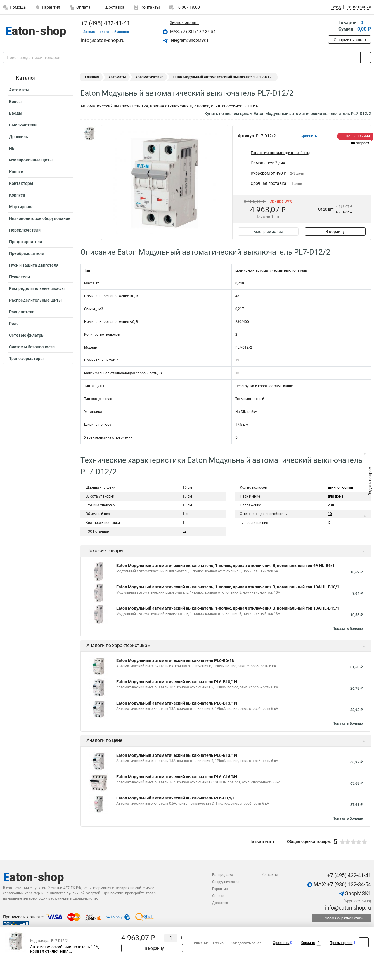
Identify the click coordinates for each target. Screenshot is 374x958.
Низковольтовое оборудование (39, 218)
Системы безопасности (32, 347)
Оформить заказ (350, 39)
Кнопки (16, 171)
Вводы (15, 113)
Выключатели (23, 125)
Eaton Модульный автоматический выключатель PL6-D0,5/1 (175, 798)
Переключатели (25, 230)
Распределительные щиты (35, 300)
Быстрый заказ (268, 231)
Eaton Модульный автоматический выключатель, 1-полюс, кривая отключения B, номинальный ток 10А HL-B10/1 (227, 587)
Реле (14, 323)
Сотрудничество (226, 882)
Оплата (83, 7)
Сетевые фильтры (26, 335)
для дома (336, 496)
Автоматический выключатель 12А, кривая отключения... (64, 949)
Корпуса (17, 195)
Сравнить (281, 943)
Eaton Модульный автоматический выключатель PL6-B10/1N (176, 681)
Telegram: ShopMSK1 (189, 40)
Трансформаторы (26, 358)
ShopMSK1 (357, 893)
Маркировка (21, 206)
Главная (92, 77)
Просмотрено (341, 943)
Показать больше (348, 629)
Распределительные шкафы (37, 288)
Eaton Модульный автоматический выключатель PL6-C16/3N (176, 776)
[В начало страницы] (364, 942)
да (185, 531)
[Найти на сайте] (365, 57)
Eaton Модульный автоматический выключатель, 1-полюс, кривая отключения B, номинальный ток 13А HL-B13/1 (227, 608)
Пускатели (19, 276)
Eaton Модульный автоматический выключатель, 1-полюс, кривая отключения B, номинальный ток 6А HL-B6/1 (225, 565)
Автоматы (19, 90)
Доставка (114, 7)
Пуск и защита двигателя (33, 265)
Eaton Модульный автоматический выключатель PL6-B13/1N (176, 703)
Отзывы (219, 943)
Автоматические (149, 77)
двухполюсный (340, 488)
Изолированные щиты (31, 160)
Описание (201, 943)
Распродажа (222, 875)
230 (331, 505)
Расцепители (21, 312)
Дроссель (18, 136)
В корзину (335, 231)
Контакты (150, 7)
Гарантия (51, 7)
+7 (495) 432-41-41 (104, 23)
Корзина (308, 943)
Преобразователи (26, 253)
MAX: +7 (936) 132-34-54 (192, 31)
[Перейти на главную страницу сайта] (36, 32)
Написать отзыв (262, 842)
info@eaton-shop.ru (347, 908)
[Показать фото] (89, 133)
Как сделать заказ (246, 943)
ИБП (13, 148)
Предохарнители (25, 241)
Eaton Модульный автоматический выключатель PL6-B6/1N (175, 660)
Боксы (15, 101)
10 (330, 514)
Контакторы (21, 183)
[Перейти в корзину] (332, 26)
